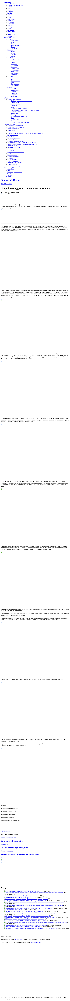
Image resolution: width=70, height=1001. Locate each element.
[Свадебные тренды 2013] (12, 897)
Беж (9, 8)
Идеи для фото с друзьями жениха (36, 900)
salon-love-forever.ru (35, 942)
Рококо (13, 82)
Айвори (10, 6)
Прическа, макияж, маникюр (16, 141)
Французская (15, 71)
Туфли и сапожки (13, 161)
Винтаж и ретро (15, 81)
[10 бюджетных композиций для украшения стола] (19, 913)
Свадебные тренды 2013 (27, 897)
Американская (15, 59)
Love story (10, 170)
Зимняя (13, 56)
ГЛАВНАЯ (7, 2)
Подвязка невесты (13, 135)
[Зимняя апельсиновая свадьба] (13, 891)
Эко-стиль (14, 48)
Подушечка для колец (14, 138)
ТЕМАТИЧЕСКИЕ (9, 37)
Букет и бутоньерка (13, 128)
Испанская (14, 64)
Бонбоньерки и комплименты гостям (21, 101)
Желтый (10, 14)
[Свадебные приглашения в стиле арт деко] (17, 917)
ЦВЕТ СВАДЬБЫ (9, 3)
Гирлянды (14, 105)
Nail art (10, 153)
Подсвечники (11, 136)
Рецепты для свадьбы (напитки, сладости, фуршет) (22, 144)
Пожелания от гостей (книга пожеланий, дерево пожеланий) (25, 133)
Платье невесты (12, 155)
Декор (12, 107)
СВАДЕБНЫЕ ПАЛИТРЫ (15, 5)
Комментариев (5, 831)
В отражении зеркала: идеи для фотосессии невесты (51, 922)
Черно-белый (11, 34)
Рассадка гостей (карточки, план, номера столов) (25, 110)
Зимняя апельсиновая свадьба (31, 891)
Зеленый (10, 16)
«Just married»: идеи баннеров (31, 926)
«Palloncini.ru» (19, 939)
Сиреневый (11, 30)
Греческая (14, 61)
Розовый (10, 25)
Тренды (10, 175)
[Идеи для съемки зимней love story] (15, 920)
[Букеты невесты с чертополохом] (14, 911)
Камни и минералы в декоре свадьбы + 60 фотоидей (20, 854)
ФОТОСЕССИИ (9, 167)
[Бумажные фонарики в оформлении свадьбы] (18, 928)
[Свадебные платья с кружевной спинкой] (16, 908)
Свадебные (11, 169)
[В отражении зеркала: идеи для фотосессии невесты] (20, 922)
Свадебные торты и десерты (19, 108)
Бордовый (10, 11)
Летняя (13, 53)
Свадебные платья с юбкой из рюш (36, 925)
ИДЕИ (6, 98)
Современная (15, 84)
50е (12, 77)
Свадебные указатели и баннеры (20, 122)
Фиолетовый (11, 31)
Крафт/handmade (15, 45)
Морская (13, 88)
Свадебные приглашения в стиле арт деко (42, 917)
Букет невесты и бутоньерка (16, 152)
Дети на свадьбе (15, 119)
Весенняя (13, 51)
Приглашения (15, 102)
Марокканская (15, 68)
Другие (10, 87)
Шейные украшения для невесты (34, 919)
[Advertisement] (32, 198)
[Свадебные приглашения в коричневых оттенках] (19, 892)
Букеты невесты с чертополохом (34, 911)
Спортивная (14, 94)
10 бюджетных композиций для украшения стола (48, 913)
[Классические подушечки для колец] (15, 899)
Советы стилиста (13, 159)
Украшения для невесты (15, 147)
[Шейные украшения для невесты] (14, 919)
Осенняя (13, 54)
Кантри (13, 42)
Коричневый (11, 19)
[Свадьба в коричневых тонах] (13, 896)
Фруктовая (14, 96)
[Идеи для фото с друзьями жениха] (14, 900)
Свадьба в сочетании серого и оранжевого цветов (49, 902)
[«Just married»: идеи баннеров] (13, 926)
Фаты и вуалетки (12, 164)
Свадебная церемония (14, 115)
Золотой (10, 17)
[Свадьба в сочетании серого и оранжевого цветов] (19, 902)
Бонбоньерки (11, 130)
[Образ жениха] (9, 909)
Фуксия (10, 33)
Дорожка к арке (15, 121)
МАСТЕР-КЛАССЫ (10, 124)
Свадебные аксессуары (14, 99)
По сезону (10, 50)
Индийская (14, 62)
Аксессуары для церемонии (19, 116)
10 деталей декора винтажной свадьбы (39, 916)
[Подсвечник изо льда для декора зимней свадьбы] (19, 905)
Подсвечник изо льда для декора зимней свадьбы (48, 905)
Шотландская (15, 73)
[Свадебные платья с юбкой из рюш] (15, 925)
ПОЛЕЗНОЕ (7, 173)
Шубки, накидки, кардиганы (16, 165)
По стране (10, 57)
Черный (10, 36)
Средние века (15, 85)
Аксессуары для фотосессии (16, 125)
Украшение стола (16, 111)
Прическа (10, 158)
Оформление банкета (14, 104)
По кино (13, 91)
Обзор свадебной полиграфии (12, 841)
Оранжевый (11, 23)
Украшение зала (12, 145)
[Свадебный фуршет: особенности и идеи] (30, 223)
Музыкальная (15, 90)
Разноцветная (11, 27)
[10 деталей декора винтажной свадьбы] (16, 916)
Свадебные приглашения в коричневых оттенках (48, 892)
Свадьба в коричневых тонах (31, 896)
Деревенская (14, 40)
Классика (13, 44)
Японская (14, 74)
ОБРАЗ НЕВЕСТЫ (9, 150)
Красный (10, 20)
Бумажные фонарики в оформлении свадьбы (45, 928)
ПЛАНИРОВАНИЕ (6, 184)
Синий (10, 28)
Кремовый (11, 22)
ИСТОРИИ (7, 176)
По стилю (10, 39)
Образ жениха (18, 909)
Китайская (14, 67)
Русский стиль (15, 70)
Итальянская (14, 65)
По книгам (14, 93)
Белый (9, 10)
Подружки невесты (13, 156)
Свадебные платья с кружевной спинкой (41, 908)
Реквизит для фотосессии (15, 172)
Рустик (13, 47)
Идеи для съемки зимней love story (36, 920)
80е (12, 79)
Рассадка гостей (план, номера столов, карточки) (22, 142)
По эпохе (10, 76)
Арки (12, 118)
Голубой (10, 13)
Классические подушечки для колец (37, 899)
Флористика (14, 113)
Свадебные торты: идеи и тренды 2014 (15, 848)
